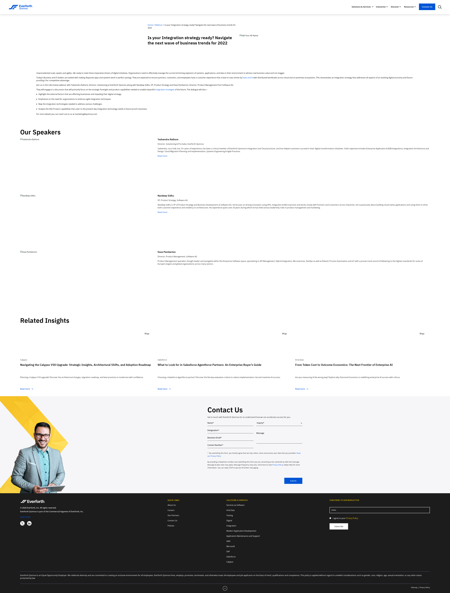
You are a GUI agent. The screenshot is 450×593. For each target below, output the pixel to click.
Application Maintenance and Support (243, 536)
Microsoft (230, 546)
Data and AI (248, 77)
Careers (171, 510)
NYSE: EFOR (25, 517)
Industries (381, 6)
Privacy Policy (277, 465)
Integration (231, 525)
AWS (228, 541)
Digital (229, 520)
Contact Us (427, 6)
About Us (172, 505)
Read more (162, 156)
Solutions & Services (361, 6)
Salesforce (231, 556)
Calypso (229, 562)
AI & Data (230, 510)
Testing (229, 515)
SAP (228, 551)
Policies (171, 525)
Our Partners (173, 515)
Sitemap (414, 587)
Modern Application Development (241, 531)
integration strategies (164, 89)
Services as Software (235, 505)
